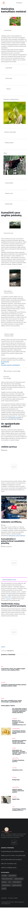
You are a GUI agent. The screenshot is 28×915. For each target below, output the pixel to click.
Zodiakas (14, 718)
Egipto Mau (16, 799)
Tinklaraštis (10, 650)
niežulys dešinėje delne (8, 867)
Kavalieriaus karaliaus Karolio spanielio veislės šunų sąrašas (19, 742)
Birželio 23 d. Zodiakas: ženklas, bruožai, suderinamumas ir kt (19, 722)
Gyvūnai (3, 682)
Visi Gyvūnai (15, 758)
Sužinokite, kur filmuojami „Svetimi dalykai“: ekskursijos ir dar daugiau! (19, 752)
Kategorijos (19, 2)
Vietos (14, 748)
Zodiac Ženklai (16, 882)
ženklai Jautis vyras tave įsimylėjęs (13, 855)
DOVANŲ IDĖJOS (16, 728)
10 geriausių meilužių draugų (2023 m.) (19, 809)
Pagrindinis (4, 898)
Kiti (9, 882)
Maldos (4, 882)
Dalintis (3, 646)
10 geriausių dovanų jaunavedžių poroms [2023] (18, 732)
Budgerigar (16, 779)
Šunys (2, 698)
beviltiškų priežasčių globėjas (11, 859)
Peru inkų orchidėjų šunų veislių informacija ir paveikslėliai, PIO (11, 701)
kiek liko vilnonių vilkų (9, 863)
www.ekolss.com (5, 903)
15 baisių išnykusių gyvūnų (18, 761)
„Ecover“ (8, 598)
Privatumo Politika (7, 878)
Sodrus (9, 595)
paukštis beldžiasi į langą (9, 579)
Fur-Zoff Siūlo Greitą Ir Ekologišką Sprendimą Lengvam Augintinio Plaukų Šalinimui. (19, 710)
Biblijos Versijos (17, 885)
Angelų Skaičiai (18, 878)
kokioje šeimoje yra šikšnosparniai (12, 851)
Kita (2, 666)
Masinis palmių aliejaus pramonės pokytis (18, 791)
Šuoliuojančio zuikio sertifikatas (17, 535)
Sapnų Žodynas (6, 885)
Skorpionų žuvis (17, 770)
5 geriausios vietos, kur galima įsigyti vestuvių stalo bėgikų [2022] (13, 669)
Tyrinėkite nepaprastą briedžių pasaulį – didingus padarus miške (14, 685)
